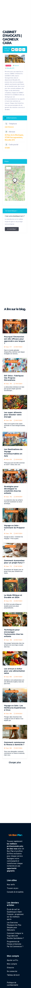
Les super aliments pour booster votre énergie (13, 414)
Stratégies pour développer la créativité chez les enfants (12, 489)
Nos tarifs (11, 884)
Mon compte (12, 964)
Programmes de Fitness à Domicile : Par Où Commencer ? (15, 944)
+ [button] (6, 168)
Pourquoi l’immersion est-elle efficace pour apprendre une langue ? (14, 340)
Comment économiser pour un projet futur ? (14, 561)
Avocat (17, 65)
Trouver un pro (12, 888)
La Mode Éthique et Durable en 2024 (13, 596)
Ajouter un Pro (12, 960)
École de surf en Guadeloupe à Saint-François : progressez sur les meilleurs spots (15, 914)
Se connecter (12, 971)
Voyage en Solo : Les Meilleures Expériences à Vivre (15, 708)
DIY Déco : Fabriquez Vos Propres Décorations (14, 378)
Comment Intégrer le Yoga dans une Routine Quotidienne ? (15, 935)
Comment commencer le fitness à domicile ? (14, 743)
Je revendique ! (11, 229)
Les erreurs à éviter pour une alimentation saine (14, 671)
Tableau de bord (13, 975)
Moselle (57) (10, 68)
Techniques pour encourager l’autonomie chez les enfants (13, 633)
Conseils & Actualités (15, 892)
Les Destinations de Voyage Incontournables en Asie (13, 452)
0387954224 (9, 127)
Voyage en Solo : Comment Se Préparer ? (14, 527)
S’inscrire (10, 968)
